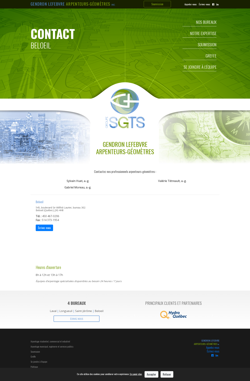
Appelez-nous (191, 4)
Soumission (157, 4)
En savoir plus (136, 374)
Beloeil (99, 311)
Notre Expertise (203, 33)
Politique (34, 366)
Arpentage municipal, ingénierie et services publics (52, 346)
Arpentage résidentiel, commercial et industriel (50, 341)
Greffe (211, 56)
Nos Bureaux (206, 22)
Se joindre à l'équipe (200, 67)
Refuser (167, 374)
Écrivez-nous (204, 4)
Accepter (151, 374)
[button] (134, 315)
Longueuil (65, 311)
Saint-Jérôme (83, 311)
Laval (53, 311)
